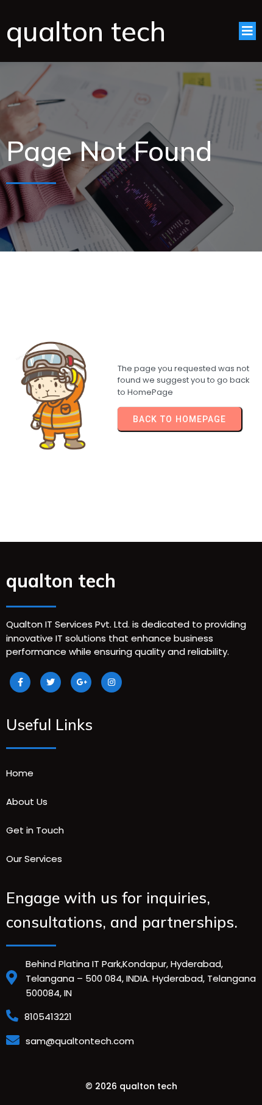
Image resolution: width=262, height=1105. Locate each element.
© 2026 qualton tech (131, 1086)
